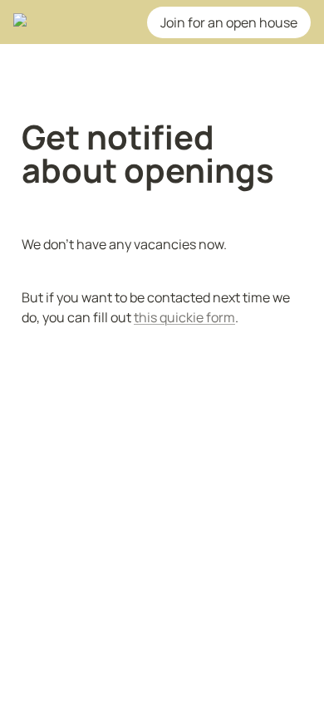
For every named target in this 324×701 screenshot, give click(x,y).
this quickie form (184, 317)
